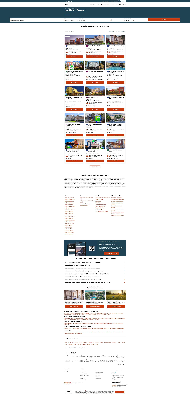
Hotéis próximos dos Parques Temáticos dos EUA (104, 323)
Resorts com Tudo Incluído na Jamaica (72, 319)
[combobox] (36, 20)
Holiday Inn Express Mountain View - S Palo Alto (95, 125)
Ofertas (98, 4)
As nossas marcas (114, 4)
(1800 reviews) (94, 103)
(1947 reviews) (94, 156)
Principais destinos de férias (85, 328)
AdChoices (113, 372)
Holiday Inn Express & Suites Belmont (73, 46)
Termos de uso (114, 373)
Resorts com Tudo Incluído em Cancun (100, 318)
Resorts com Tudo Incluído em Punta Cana (89, 319)
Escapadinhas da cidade (69, 313)
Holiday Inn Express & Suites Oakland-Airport (94, 151)
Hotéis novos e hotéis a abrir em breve (98, 313)
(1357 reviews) (115, 103)
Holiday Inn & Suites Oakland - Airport (115, 151)
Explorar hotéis (82, 372)
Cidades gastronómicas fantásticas (82, 313)
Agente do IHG (82, 378)
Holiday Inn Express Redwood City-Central (116, 46)
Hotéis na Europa (67, 331)
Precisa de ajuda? (69, 1)
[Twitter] (67, 371)
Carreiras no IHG (82, 370)
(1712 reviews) (73, 130)
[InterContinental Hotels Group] (67, 4)
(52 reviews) (73, 156)
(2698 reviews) (94, 77)
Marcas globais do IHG (83, 373)
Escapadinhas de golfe (105, 314)
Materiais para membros (100, 376)
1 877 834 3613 (76, 383)
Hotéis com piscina (110, 313)
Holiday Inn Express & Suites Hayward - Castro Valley (73, 151)
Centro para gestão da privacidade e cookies (118, 376)
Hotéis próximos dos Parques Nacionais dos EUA (83, 323)
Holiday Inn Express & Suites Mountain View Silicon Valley (115, 125)
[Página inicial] (66, 347)
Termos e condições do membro (117, 370)
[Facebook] (65, 371)
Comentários (114, 379)
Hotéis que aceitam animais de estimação (100, 328)
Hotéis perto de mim (68, 328)
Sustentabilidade (98, 375)
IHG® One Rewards (122, 4)
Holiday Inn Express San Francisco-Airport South (116, 72)
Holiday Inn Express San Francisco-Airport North (74, 98)
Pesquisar (164, 19)
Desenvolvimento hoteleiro (84, 375)
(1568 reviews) (94, 52)
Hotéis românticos (119, 313)
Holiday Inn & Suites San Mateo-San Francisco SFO (75, 72)
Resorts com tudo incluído (85, 318)
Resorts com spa (96, 314)
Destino (11, 18)
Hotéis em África (78, 333)
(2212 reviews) (73, 104)
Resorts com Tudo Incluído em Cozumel (117, 318)
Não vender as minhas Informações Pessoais (117, 378)
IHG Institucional (98, 378)
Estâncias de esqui (67, 314)
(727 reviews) (94, 130)
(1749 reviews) (115, 156)
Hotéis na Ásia (75, 331)
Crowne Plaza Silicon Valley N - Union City (74, 125)
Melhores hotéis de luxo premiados (117, 328)
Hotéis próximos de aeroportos (78, 314)
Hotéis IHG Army (98, 373)
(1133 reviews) (115, 52)
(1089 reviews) (73, 52)
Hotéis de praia (67, 318)
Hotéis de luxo (76, 328)
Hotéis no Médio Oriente (69, 333)
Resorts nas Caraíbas (75, 318)
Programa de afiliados (83, 376)
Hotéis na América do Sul (118, 331)
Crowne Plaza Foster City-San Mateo (94, 46)
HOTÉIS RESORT (89, 314)
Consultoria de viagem (99, 372)
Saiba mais (114, 385)
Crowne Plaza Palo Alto (93, 97)
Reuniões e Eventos (105, 4)
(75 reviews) (114, 130)
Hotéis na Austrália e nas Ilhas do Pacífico (87, 331)
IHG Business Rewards (99, 370)
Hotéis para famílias (68, 323)
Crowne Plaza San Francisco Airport (95, 71)
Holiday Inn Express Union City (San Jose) (116, 98)
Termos (83, 393)
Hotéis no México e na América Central (104, 331)
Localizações (92, 4)
